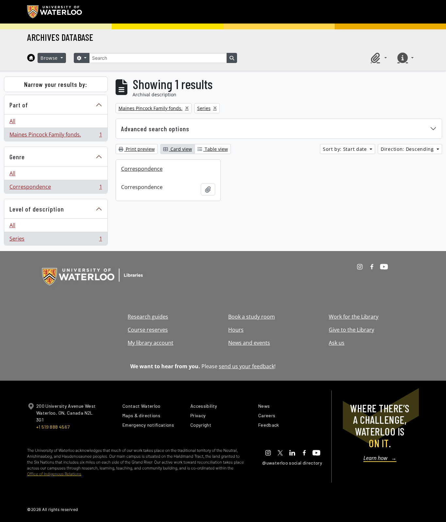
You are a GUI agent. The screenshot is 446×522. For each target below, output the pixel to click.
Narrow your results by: (55, 84)
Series (55, 240)
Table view (215, 149)
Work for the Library (353, 316)
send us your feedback (246, 366)
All (12, 121)
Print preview (139, 149)
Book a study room (251, 316)
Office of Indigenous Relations (54, 473)
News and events (249, 342)
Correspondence (55, 188)
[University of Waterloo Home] (55, 11)
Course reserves (148, 329)
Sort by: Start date (345, 149)
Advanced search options (155, 129)
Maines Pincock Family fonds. (55, 136)
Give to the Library (351, 329)
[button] (377, 58)
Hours (236, 329)
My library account (150, 342)
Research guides (148, 316)
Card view (180, 149)
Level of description (36, 209)
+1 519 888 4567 (53, 427)
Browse (49, 58)
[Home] (31, 58)
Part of (18, 105)
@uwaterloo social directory (292, 463)
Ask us (336, 342)
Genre (17, 157)
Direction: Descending (408, 149)
